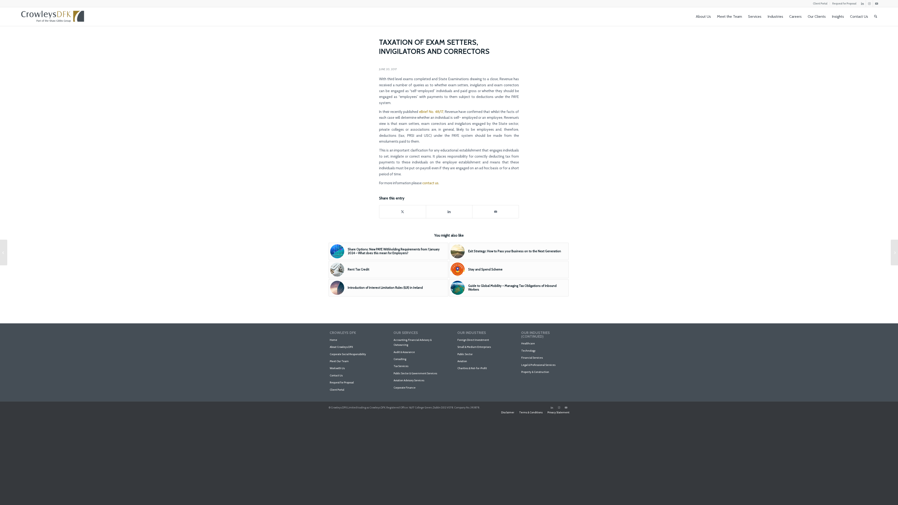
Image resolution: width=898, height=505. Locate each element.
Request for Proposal (844, 3)
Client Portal (820, 3)
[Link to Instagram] (869, 3)
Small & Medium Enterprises (474, 347)
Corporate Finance (405, 387)
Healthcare (528, 343)
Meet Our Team (339, 361)
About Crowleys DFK (341, 347)
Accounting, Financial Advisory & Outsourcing (413, 342)
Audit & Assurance (404, 352)
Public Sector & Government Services (415, 373)
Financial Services (532, 357)
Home (333, 340)
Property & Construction (535, 372)
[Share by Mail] (495, 211)
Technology (528, 350)
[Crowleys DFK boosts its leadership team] (3, 252)
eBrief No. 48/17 (431, 112)
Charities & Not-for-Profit (472, 368)
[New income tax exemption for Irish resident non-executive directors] (894, 252)
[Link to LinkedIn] (862, 3)
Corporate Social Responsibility (348, 354)
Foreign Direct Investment (473, 340)
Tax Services (401, 366)
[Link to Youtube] (876, 3)
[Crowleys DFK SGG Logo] (52, 16)
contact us (430, 183)
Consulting (400, 359)
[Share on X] (402, 211)
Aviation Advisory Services (409, 380)
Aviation (462, 361)
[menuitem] (820, 3)
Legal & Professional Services (538, 365)
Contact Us (336, 375)
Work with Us (337, 368)
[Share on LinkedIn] (449, 211)
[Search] (875, 16)
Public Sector (465, 354)
